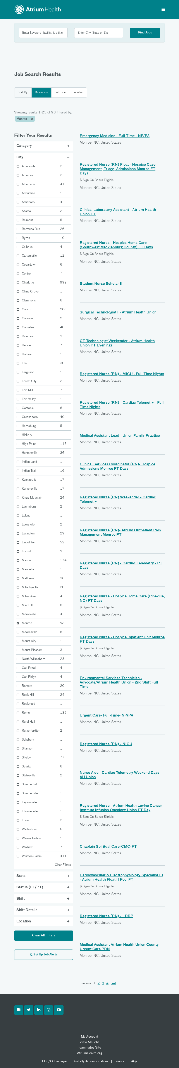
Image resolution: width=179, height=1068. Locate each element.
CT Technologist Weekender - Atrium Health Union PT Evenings (117, 343)
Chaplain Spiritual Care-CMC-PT (108, 847)
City (19, 157)
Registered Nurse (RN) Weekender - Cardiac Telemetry (118, 500)
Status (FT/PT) (29, 887)
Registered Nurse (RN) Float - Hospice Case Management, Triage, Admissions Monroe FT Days (117, 169)
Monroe (22, 118)
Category (24, 146)
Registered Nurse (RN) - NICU (106, 744)
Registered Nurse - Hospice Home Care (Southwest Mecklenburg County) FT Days (116, 245)
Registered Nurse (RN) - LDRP (106, 916)
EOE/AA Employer (54, 1061)
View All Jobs (89, 1042)
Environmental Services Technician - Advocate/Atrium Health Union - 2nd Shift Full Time (119, 683)
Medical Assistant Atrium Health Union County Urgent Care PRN (119, 947)
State (21, 876)
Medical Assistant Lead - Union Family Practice (120, 436)
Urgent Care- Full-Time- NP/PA (106, 715)
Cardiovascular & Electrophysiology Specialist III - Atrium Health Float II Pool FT (121, 878)
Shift (20, 899)
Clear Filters (63, 864)
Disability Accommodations (90, 1061)
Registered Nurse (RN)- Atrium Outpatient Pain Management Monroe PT (120, 533)
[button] (18, 1010)
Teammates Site (89, 1047)
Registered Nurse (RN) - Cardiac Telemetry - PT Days (121, 566)
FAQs (133, 1061)
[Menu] (163, 10)
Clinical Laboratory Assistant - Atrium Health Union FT (118, 212)
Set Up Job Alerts (45, 954)
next (113, 983)
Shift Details (27, 910)
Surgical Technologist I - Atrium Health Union (118, 312)
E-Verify (119, 1061)
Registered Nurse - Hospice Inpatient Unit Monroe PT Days (122, 640)
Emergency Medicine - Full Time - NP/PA (115, 136)
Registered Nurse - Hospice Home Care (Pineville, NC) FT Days (122, 599)
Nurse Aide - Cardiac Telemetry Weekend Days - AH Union (121, 775)
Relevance (41, 92)
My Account (89, 1036)
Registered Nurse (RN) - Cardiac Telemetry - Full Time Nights (122, 405)
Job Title (60, 92)
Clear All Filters (43, 935)
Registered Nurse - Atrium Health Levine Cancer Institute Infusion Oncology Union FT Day (121, 808)
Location (77, 92)
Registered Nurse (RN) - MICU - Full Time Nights (122, 374)
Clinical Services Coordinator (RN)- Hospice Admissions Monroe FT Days (117, 467)
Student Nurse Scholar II (101, 284)
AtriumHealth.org (89, 1053)
